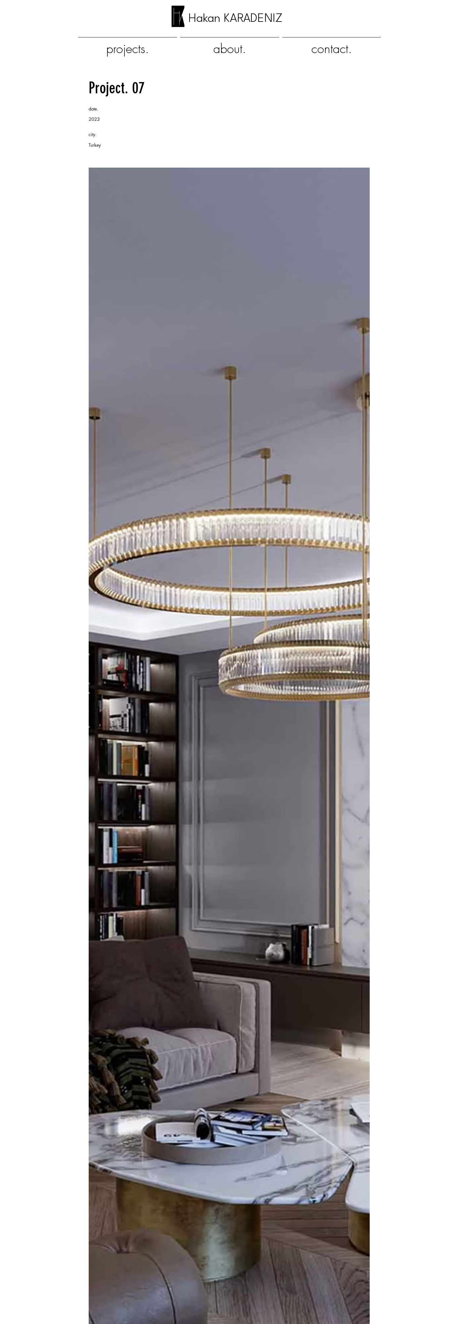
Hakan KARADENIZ (235, 19)
